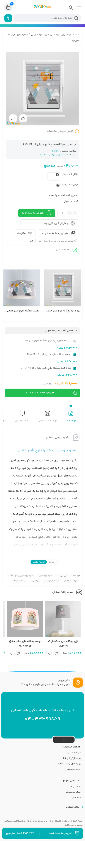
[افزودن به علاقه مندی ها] (48, 318)
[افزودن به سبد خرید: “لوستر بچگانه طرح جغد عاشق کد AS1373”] (18, 653)
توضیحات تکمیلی (47, 421)
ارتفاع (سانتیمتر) (70, 174)
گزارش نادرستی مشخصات (60, 131)
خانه (77, 34)
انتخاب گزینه (55, 318)
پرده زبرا (48, 34)
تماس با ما (75, 787)
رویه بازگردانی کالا (72, 758)
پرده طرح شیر (52, 581)
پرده (56, 34)
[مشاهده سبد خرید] (8, 7)
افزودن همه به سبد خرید (40, 393)
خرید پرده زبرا (45, 575)
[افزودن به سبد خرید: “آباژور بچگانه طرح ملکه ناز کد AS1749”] (56, 653)
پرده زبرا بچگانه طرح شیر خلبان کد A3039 (56, 311)
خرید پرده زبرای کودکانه (21, 575)
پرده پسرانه (19, 581)
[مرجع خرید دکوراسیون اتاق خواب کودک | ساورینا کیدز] (42, 7)
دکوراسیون (67, 34)
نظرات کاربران (22, 421)
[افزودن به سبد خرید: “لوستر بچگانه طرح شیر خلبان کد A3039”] (14, 318)
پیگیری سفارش (73, 792)
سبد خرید (76, 797)
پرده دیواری (70, 581)
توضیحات (71, 421)
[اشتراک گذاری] (23, 118)
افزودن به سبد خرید (33, 213)
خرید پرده (63, 575)
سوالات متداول (73, 753)
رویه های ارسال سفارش (68, 764)
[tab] (70, 417)
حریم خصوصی (73, 769)
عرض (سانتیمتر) (70, 185)
